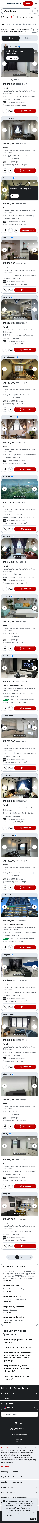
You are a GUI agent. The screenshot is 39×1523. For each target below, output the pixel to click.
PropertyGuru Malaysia (10, 1472)
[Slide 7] (24, 257)
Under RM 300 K (20, 1299)
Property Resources (9, 1492)
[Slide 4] (19, 74)
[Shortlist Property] (34, 53)
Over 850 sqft (18, 1320)
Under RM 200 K (8, 1299)
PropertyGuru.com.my (8, 1448)
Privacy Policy (20, 1508)
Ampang (29, 1278)
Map (30, 38)
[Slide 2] (15, 74)
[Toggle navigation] (36, 3)
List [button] (12, 38)
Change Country (7, 1404)
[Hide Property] (29, 123)
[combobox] (18, 11)
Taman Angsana (22, 1289)
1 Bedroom (13, 1310)
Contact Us (5, 1398)
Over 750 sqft (7, 1320)
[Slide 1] (14, 74)
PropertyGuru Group (9, 1393)
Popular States (7, 1487)
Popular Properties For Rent (12, 1482)
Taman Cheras (8, 1289)
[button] (3, 24)
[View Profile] (19, 46)
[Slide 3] (17, 74)
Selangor (18, 1275)
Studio (5, 1310)
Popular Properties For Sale (12, 1477)
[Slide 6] (22, 74)
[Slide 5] (21, 74)
